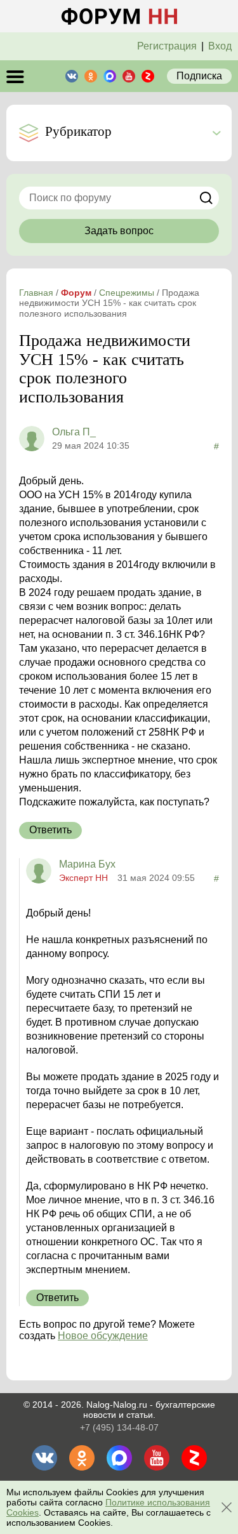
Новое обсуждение (103, 1335)
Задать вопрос (119, 230)
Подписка (199, 75)
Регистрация (167, 46)
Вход (220, 46)
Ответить (50, 829)
